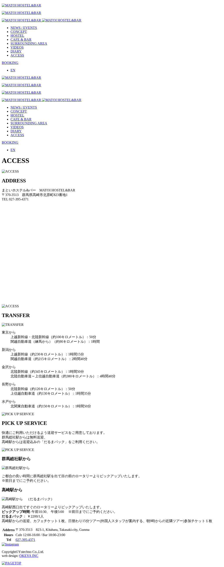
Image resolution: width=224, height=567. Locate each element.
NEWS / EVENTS (23, 28)
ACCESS (17, 55)
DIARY (16, 51)
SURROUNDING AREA (28, 43)
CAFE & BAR (21, 39)
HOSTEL (17, 35)
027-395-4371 (25, 540)
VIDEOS (17, 47)
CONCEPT (18, 32)
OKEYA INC (28, 556)
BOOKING (10, 63)
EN (12, 70)
